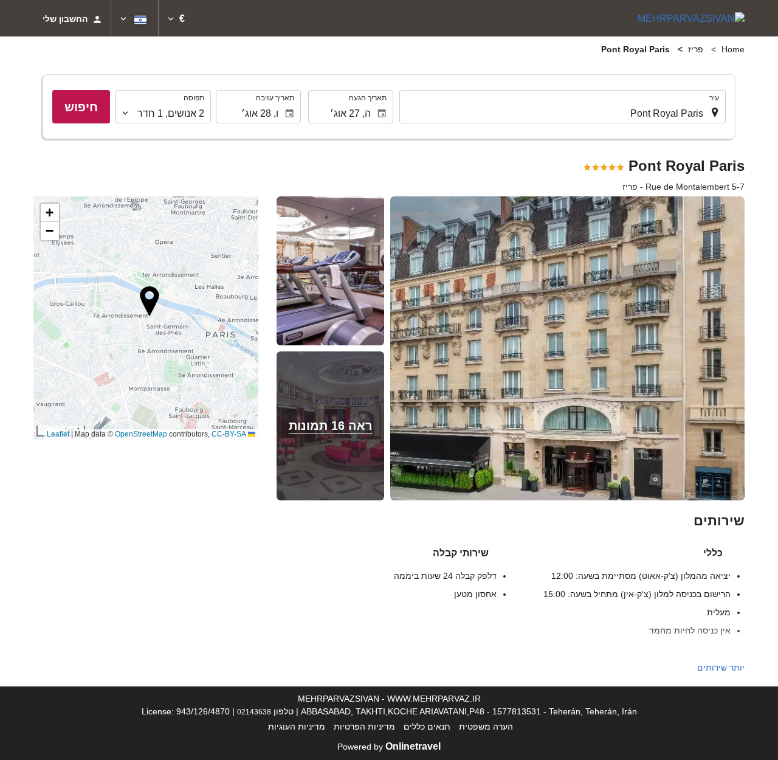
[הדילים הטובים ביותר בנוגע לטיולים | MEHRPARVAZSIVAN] (691, 18)
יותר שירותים (721, 667)
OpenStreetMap (141, 433)
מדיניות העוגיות (296, 726)
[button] (176, 18)
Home (733, 49)
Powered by (389, 746)
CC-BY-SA (229, 433)
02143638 (254, 711)
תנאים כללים (427, 726)
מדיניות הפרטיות (364, 726)
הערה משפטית (486, 726)
